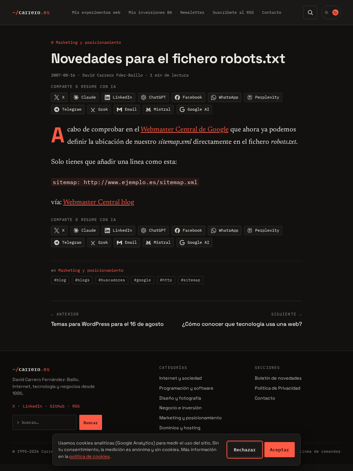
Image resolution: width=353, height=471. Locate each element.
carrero (31, 12)
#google (142, 280)
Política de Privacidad (277, 388)
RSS (76, 406)
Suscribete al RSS (233, 12)
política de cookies (89, 456)
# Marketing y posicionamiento (86, 42)
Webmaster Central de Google (185, 129)
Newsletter (192, 12)
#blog (60, 280)
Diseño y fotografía (180, 398)
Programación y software (186, 388)
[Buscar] (310, 12)
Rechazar (245, 449)
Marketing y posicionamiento (90, 270)
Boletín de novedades (278, 378)
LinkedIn (32, 406)
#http (166, 280)
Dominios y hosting (179, 428)
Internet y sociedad (180, 378)
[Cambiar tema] (331, 12)
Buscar (90, 422)
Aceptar (279, 449)
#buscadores (112, 280)
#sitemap (190, 280)
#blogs (82, 280)
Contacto (271, 12)
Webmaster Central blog (98, 202)
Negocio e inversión (180, 408)
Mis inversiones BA (150, 12)
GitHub (57, 406)
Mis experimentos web (96, 12)
